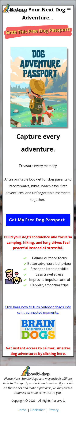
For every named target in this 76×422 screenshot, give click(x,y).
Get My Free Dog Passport (37, 220)
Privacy (53, 410)
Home (22, 410)
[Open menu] (68, 8)
